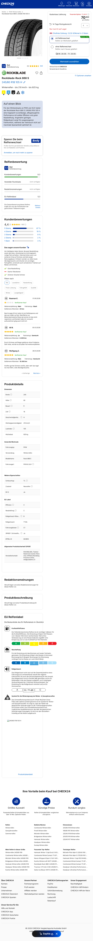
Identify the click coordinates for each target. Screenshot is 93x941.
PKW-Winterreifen (15, 12)
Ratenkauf (51, 901)
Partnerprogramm (31, 884)
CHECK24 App (7, 912)
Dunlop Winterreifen (41, 845)
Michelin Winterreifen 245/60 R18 (16, 858)
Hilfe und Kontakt (8, 908)
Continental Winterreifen (42, 828)
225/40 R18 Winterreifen (71, 833)
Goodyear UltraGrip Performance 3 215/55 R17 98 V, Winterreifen (75, 867)
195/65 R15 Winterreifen (71, 831)
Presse (4, 887)
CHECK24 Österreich (9, 894)
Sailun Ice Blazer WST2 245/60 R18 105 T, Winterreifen (46, 870)
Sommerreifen (10, 833)
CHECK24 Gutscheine (9, 915)
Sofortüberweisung (54, 890)
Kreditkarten (52, 887)
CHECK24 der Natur (80, 890)
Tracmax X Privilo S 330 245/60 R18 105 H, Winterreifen (46, 867)
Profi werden (29, 887)
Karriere (4, 884)
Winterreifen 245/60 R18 (13, 852)
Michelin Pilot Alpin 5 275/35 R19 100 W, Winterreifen (75, 855)
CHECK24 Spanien (8, 897)
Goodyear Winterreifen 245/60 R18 (17, 867)
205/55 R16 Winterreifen (71, 836)
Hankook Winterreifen (41, 839)
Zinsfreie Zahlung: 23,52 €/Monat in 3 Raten (70, 33)
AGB (31, 931)
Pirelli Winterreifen (40, 831)
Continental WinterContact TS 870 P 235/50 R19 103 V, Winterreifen (75, 864)
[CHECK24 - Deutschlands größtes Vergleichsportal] (7, 4)
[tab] (19, 58)
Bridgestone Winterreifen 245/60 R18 (17, 861)
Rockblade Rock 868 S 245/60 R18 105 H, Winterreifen (46, 864)
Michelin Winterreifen (41, 833)
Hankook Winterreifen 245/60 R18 (17, 864)
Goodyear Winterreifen (42, 842)
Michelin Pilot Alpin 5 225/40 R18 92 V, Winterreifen (75, 852)
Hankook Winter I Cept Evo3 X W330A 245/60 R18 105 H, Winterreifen (46, 852)
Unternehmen (6, 890)
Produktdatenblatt (25, 774)
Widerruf (60, 931)
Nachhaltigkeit (76, 884)
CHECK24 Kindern (79, 887)
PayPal (50, 884)
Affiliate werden (30, 890)
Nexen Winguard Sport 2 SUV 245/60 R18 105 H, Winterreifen (46, 858)
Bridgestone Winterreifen (42, 836)
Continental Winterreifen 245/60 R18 (17, 855)
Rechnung (51, 894)
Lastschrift (51, 897)
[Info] (11, 394)
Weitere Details (37, 206)
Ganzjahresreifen (11, 831)
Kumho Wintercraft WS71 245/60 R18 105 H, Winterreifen (46, 861)
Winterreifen (9, 828)
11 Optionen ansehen (83, 76)
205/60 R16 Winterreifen (71, 828)
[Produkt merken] (36, 72)
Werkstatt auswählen (69, 61)
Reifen (4, 12)
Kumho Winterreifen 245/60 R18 (16, 870)
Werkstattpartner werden (34, 894)
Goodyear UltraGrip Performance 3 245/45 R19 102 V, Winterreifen (75, 870)
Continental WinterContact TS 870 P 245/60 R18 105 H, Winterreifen (46, 855)
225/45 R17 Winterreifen (71, 839)
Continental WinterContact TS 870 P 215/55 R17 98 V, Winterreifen (75, 861)
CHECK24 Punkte (8, 918)
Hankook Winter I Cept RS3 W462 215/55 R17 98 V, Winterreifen (75, 858)
